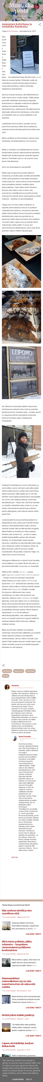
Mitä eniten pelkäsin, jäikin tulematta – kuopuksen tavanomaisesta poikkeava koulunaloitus (17, 946)
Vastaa (14, 857)
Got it (29, 1079)
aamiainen (7, 671)
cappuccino (18, 671)
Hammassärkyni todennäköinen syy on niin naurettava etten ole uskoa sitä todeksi (18, 982)
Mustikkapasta (21, 8)
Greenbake (30, 671)
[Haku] (39, 5)
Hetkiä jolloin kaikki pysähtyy (18, 1015)
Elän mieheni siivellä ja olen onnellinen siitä (17, 912)
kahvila (5, 676)
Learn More (18, 1079)
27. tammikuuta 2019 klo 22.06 (22, 688)
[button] (39, 25)
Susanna (15, 685)
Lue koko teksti (33, 934)
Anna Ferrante (25, 736)
